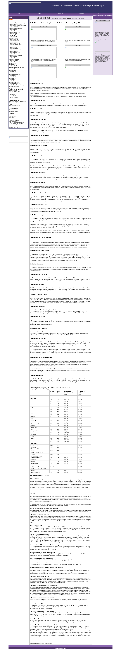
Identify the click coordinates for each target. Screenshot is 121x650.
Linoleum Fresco (13, 38)
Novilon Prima (13, 78)
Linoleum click (77, 27)
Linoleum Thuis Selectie (15, 24)
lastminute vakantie (17, 134)
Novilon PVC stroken (14, 73)
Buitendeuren (12, 116)
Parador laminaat (13, 97)
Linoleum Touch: (13, 51)
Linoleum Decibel (13, 60)
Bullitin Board (12, 64)
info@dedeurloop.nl (16, 124)
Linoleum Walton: (13, 42)
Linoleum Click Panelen (15, 27)
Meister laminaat (13, 96)
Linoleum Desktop (14, 66)
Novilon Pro (12, 79)
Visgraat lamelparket (14, 103)
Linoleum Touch (13, 29)
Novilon (11, 69)
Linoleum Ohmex (13, 58)
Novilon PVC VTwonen (15, 74)
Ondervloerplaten (13, 111)
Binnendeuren (13, 115)
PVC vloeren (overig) (16, 89)
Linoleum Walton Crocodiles (16, 67)
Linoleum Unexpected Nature (17, 50)
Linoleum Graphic (13, 46)
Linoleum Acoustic (14, 59)
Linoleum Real (13, 36)
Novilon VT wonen (14, 86)
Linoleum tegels (77, 65)
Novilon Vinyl (12, 70)
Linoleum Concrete (14, 40)
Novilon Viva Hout (14, 82)
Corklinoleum (12, 63)
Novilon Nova (12, 75)
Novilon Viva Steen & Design (16, 85)
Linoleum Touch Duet (14, 32)
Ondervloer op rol (13, 109)
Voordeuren (12, 117)
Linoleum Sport (13, 56)
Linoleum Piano (13, 47)
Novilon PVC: (12, 71)
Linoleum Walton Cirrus (15, 44)
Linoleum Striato (13, 48)
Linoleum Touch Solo (14, 31)
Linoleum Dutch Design (44, 65)
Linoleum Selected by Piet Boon (17, 25)
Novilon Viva (12, 81)
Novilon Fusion (13, 77)
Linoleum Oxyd (13, 33)
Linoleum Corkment (14, 62)
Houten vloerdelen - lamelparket (17, 101)
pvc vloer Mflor (13, 90)
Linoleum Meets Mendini (15, 55)
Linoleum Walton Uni (14, 43)
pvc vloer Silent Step (14, 91)
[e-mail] (104, 13)
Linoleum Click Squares (15, 28)
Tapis (10, 104)
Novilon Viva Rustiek (14, 83)
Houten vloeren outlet (15, 105)
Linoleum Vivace (13, 39)
